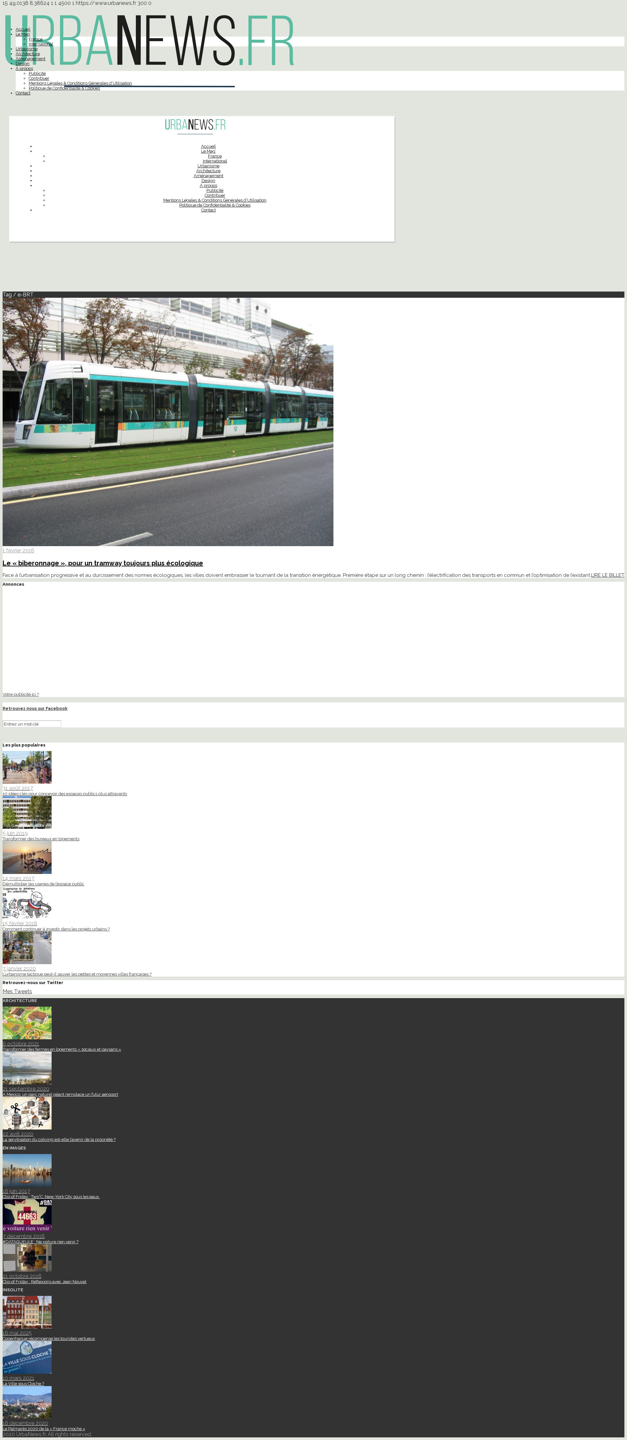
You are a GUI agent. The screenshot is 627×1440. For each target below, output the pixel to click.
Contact (23, 93)
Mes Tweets (17, 991)
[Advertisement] (313, 269)
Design (22, 63)
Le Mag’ (23, 34)
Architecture (28, 53)
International (41, 44)
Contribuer (39, 78)
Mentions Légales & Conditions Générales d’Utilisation (80, 83)
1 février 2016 (18, 550)
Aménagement (30, 58)
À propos (24, 68)
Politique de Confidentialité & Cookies (64, 88)
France (35, 39)
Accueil (23, 29)
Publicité (37, 73)
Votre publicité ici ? (21, 694)
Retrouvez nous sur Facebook (35, 708)
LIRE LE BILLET (607, 575)
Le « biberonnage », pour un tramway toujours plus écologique (103, 563)
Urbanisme (27, 48)
